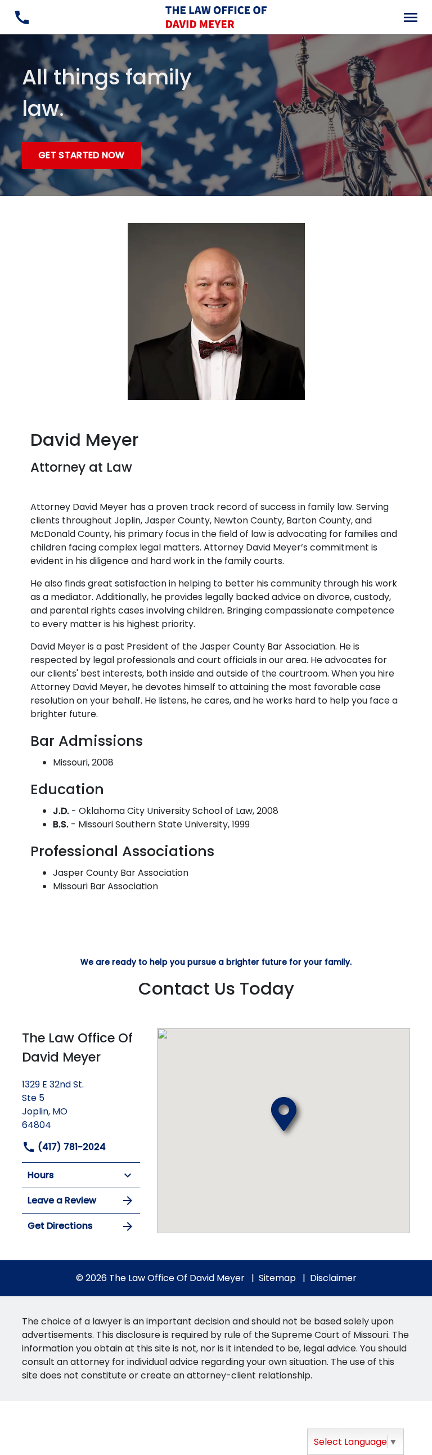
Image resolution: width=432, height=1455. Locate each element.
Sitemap (277, 1278)
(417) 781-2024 (70, 1146)
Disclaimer (333, 1278)
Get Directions (60, 1225)
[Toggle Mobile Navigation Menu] (410, 17)
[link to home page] (216, 16)
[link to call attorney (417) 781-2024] (21, 17)
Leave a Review (62, 1200)
